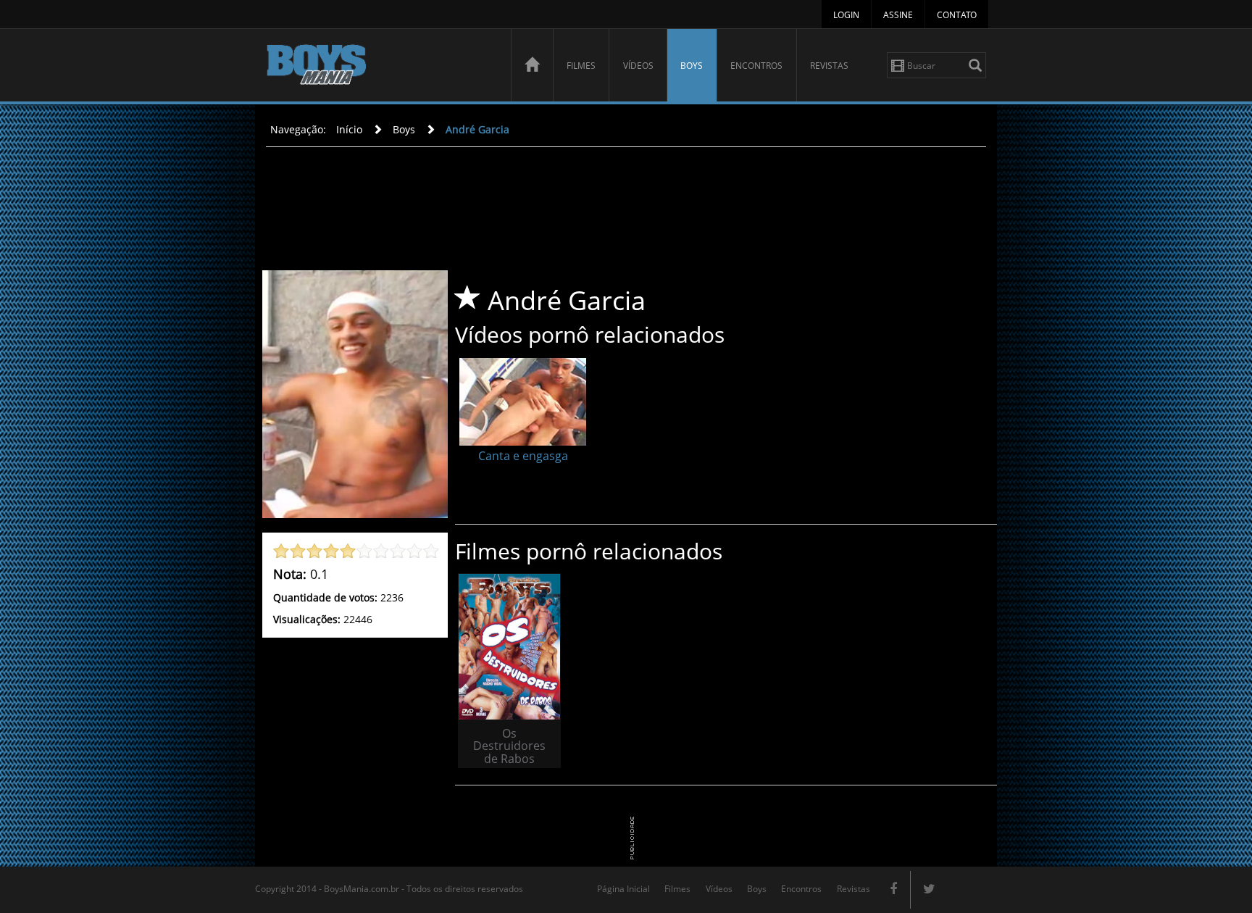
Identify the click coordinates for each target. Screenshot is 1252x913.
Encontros (756, 65)
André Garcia (477, 129)
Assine (898, 15)
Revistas (829, 65)
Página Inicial (623, 889)
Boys (691, 65)
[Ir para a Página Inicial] (532, 65)
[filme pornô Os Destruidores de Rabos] (509, 647)
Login (846, 15)
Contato (957, 15)
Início (349, 129)
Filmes (581, 65)
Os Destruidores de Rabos (509, 746)
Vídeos (638, 65)
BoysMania (380, 67)
